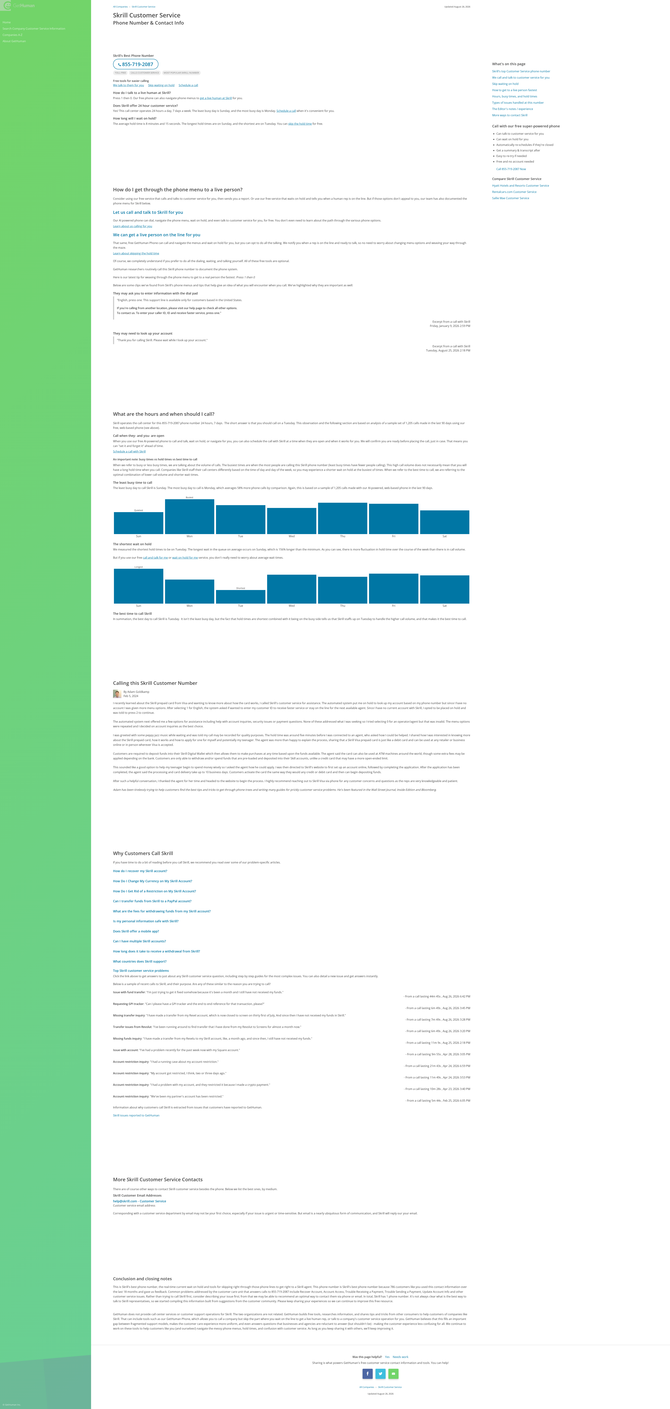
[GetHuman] (17, 5)
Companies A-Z (12, 35)
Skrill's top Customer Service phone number (521, 71)
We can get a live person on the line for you (156, 235)
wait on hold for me (185, 558)
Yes (387, 1357)
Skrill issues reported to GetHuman (136, 1115)
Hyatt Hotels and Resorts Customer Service (520, 185)
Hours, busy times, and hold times (514, 96)
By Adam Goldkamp (136, 692)
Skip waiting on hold (161, 85)
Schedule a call (188, 85)
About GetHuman (14, 41)
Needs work (400, 1357)
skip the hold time (300, 124)
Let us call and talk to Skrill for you (148, 212)
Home (7, 22)
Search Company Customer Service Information (34, 28)
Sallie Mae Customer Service (510, 198)
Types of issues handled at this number (518, 103)
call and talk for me (155, 558)
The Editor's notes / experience (512, 109)
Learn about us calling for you (132, 226)
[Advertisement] (217, 155)
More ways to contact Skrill (509, 115)
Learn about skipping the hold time (136, 253)
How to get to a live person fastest (514, 90)
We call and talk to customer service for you (521, 77)
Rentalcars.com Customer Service (514, 192)
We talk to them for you (128, 85)
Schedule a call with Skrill (129, 451)
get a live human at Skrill (216, 98)
